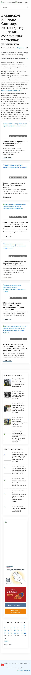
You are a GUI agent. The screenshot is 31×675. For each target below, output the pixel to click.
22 (21, 633)
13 (15, 630)
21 (18, 633)
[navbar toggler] (28, 2)
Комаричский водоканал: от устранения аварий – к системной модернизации (14, 263)
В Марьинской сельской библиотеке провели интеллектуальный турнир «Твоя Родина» (13, 306)
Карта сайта (19, 668)
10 (5, 630)
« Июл (6, 641)
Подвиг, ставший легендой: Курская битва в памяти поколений (14, 185)
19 (11, 633)
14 (18, 630)
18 (8, 633)
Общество (20, 48)
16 (24, 630)
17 (5, 633)
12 (11, 630)
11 (8, 630)
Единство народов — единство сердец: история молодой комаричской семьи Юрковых (15, 224)
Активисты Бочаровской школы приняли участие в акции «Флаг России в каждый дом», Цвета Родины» (15, 347)
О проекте (10, 668)
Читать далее (7, 158)
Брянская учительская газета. (11, 90)
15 (21, 630)
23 (25, 633)
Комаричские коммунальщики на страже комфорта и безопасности (15, 143)
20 (15, 633)
